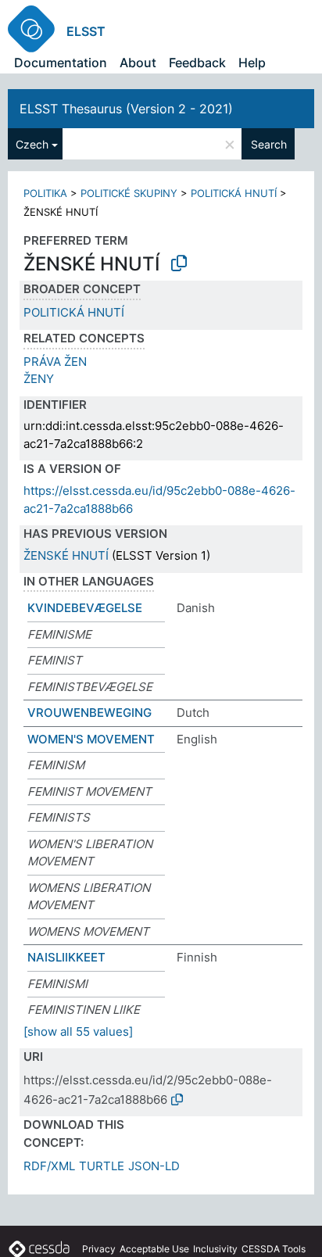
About (138, 62)
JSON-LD (154, 1166)
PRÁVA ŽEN (55, 361)
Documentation (60, 62)
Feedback (197, 62)
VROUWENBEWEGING (89, 712)
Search (269, 144)
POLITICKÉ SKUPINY (128, 193)
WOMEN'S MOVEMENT (91, 739)
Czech (32, 144)
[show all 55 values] (78, 1031)
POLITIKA (45, 193)
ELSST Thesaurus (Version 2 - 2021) (126, 108)
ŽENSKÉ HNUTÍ (66, 555)
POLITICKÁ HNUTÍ (234, 193)
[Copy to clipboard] (179, 263)
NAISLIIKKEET (66, 957)
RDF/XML (49, 1166)
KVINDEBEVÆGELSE (84, 607)
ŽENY (38, 378)
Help (252, 62)
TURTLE (101, 1166)
